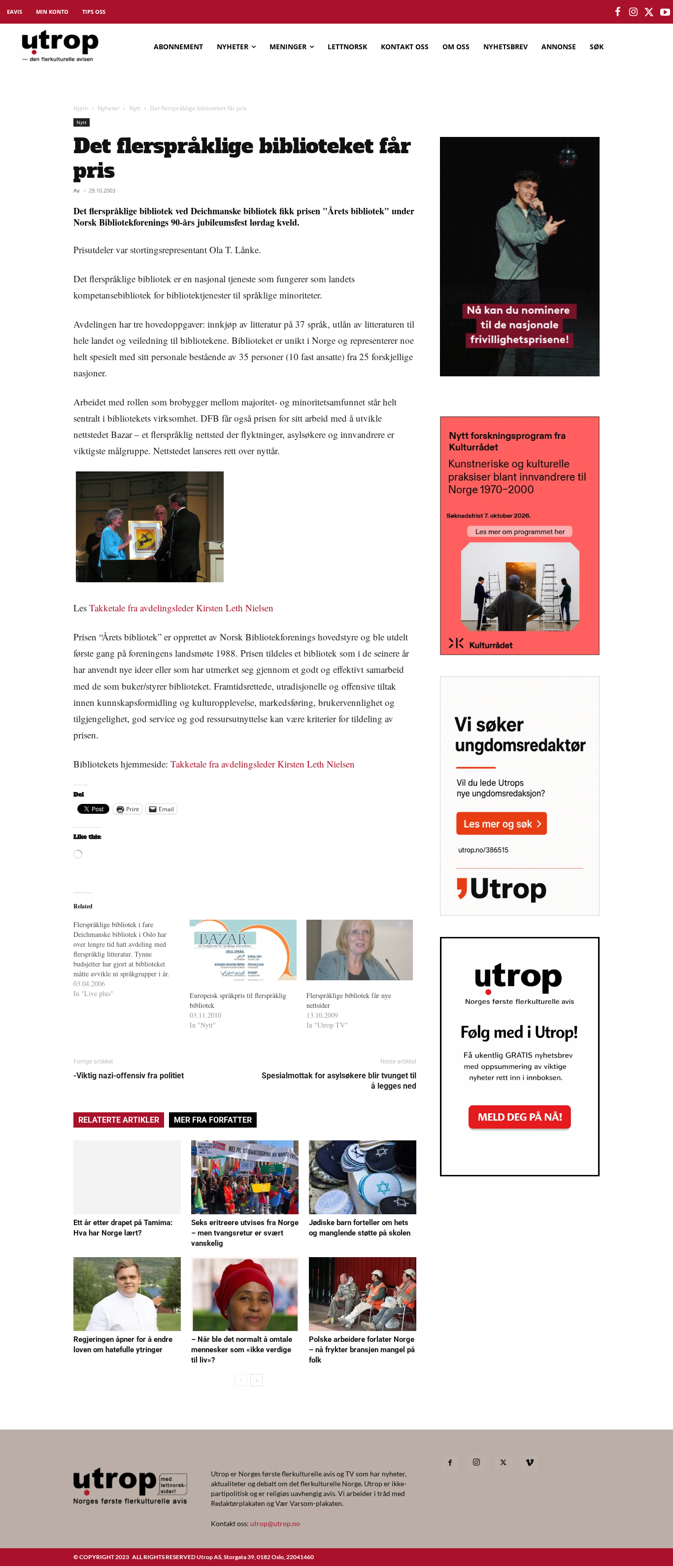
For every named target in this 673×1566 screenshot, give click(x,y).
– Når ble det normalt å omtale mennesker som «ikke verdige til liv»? (241, 1350)
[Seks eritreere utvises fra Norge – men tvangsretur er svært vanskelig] (245, 1177)
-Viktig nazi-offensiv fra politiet (128, 1075)
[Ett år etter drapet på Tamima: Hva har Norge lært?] (127, 1177)
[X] (503, 1463)
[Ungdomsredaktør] (520, 912)
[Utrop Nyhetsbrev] (520, 1173)
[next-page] (256, 1380)
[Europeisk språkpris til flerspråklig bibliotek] (243, 950)
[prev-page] (241, 1380)
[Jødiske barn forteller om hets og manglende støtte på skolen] (362, 1177)
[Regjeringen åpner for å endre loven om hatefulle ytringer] (127, 1294)
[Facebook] (450, 1463)
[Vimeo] (529, 1463)
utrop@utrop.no (275, 1523)
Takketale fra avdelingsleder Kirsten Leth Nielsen (181, 607)
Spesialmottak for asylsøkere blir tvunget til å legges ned (339, 1081)
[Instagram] (476, 1462)
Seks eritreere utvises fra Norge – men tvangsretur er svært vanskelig (245, 1233)
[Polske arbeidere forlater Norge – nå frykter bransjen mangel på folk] (362, 1294)
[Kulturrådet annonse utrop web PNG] (520, 652)
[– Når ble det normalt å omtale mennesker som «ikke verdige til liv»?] (245, 1294)
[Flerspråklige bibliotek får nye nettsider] (359, 950)
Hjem (80, 108)
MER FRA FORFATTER (213, 1120)
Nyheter (109, 108)
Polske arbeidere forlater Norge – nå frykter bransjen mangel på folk (362, 1350)
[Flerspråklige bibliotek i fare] (131, 959)
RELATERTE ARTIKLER (118, 1120)
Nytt (134, 108)
